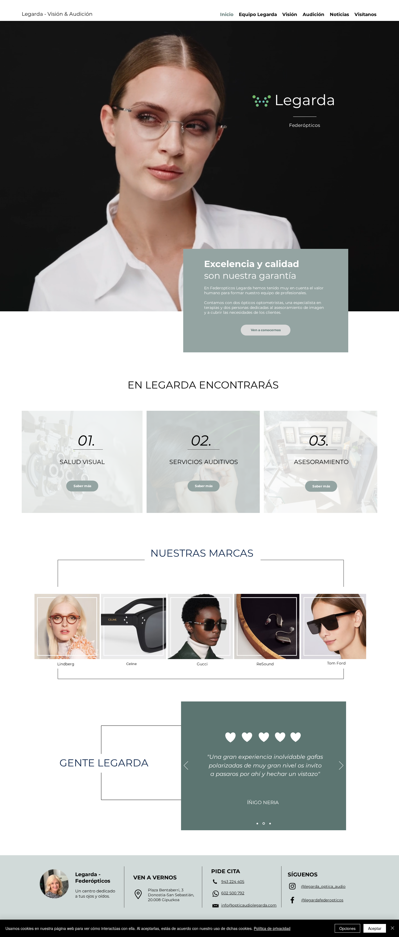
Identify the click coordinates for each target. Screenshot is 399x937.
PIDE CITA (225, 871)
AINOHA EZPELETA (263, 805)
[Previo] (186, 765)
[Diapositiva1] (257, 823)
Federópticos (92, 881)
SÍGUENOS (303, 874)
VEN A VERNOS (155, 877)
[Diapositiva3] (269, 823)
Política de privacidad (272, 928)
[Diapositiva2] (263, 823)
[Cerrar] (392, 928)
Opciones (347, 928)
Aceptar (374, 928)
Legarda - (87, 874)
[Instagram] (292, 886)
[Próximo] (341, 765)
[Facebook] (292, 900)
